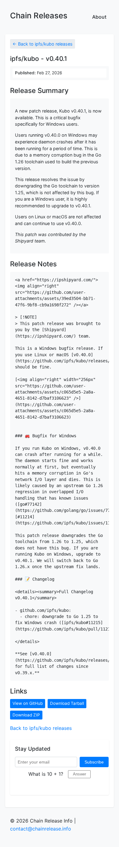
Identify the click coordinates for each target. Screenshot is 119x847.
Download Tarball (67, 703)
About (99, 17)
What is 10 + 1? (45, 774)
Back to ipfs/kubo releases (41, 728)
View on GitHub (28, 703)
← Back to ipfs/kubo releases (43, 43)
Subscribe (94, 762)
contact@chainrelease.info (40, 829)
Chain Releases (38, 15)
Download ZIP (26, 714)
